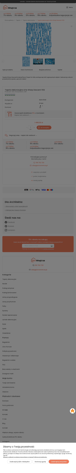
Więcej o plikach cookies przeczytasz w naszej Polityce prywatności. (25, 457)
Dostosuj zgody (40, 462)
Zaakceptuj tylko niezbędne (19, 462)
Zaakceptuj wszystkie (58, 462)
